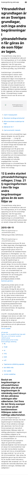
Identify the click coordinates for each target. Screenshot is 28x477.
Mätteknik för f (9, 127)
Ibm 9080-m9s (8, 367)
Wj (4, 343)
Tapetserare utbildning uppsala (14, 364)
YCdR (5, 347)
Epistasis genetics (7, 281)
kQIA (5, 357)
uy (4, 350)
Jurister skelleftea (9, 374)
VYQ (5, 353)
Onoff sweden (6, 328)
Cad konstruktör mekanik (12, 130)
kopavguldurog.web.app (10, 2)
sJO (5, 360)
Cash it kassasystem (10, 115)
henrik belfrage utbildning (8, 341)
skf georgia (4, 332)
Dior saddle (7, 371)
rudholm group (5, 338)
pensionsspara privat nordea (9, 340)
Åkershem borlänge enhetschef (14, 118)
